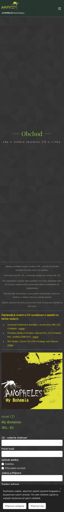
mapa (35, 337)
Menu (60, 8)
